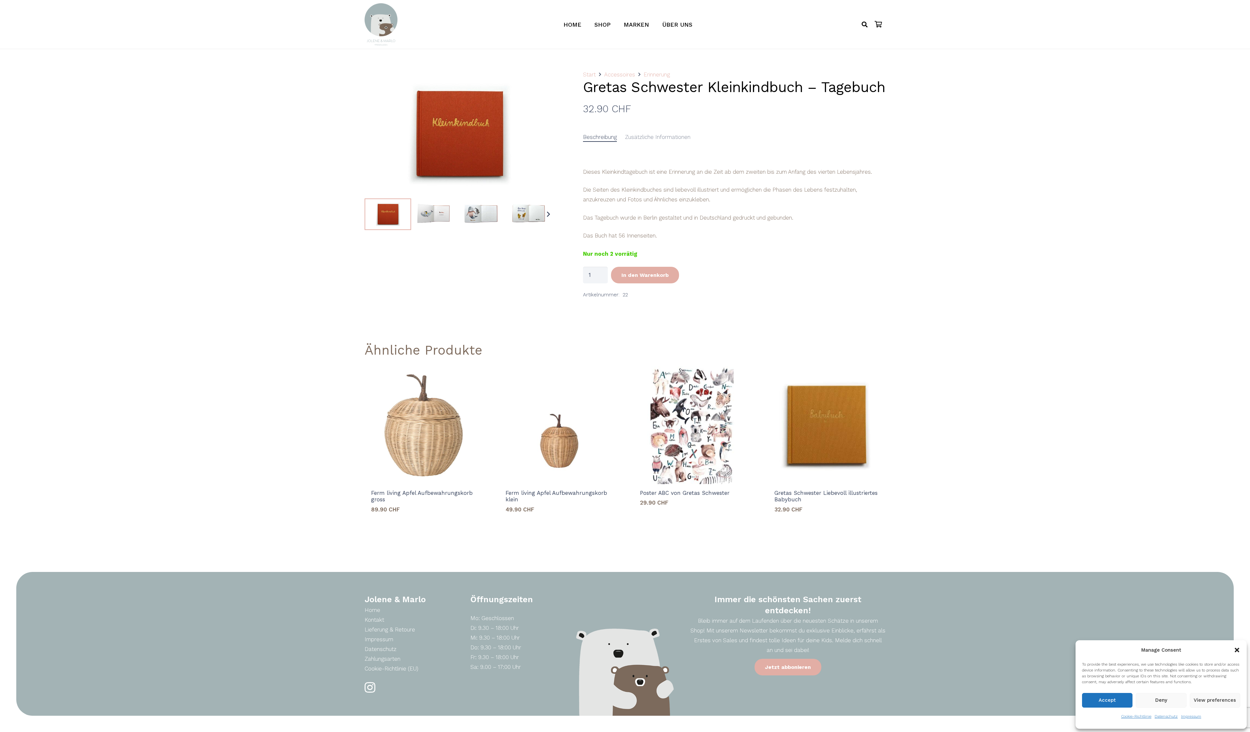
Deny (1161, 700)
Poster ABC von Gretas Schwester (684, 493)
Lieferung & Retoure (390, 629)
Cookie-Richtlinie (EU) (391, 668)
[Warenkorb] (878, 24)
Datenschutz (1166, 716)
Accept (1107, 700)
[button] (1237, 650)
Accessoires (619, 74)
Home (372, 610)
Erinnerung (657, 74)
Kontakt (374, 620)
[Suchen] (864, 24)
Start (589, 74)
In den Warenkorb (645, 275)
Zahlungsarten (382, 659)
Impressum (1191, 716)
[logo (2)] (381, 24)
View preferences (1215, 700)
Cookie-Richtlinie (1136, 716)
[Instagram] (370, 688)
